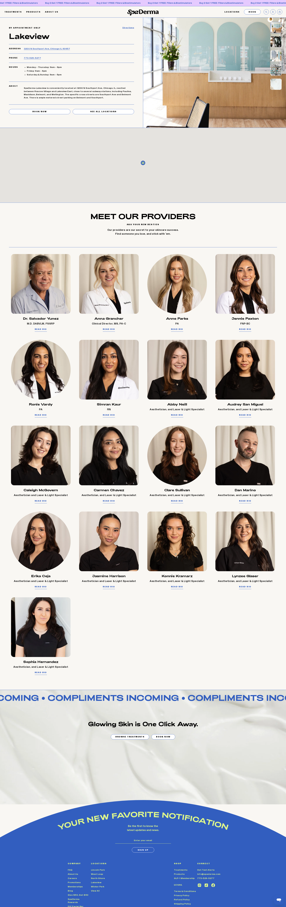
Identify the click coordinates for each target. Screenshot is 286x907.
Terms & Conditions (185, 891)
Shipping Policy (182, 904)
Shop (177, 863)
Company (74, 863)
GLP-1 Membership (184, 878)
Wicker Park (97, 887)
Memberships (75, 887)
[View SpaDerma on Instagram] (199, 885)
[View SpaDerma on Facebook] (213, 885)
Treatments (180, 870)
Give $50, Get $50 (78, 895)
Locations (99, 863)
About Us (73, 874)
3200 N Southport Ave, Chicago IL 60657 (47, 49)
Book (252, 12)
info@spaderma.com (208, 874)
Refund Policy (182, 900)
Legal (178, 885)
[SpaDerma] (143, 12)
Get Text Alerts (206, 870)
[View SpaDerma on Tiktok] (206, 885)
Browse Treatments (129, 737)
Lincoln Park (98, 870)
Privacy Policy (181, 895)
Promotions (74, 882)
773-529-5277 (32, 58)
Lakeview (96, 882)
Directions (128, 28)
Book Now (39, 112)
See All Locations (103, 112)
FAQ (70, 870)
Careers (72, 878)
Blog (70, 891)
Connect (203, 863)
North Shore (98, 878)
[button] (232, 11)
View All (95, 891)
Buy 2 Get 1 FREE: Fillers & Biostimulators (67, 3)
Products (179, 874)
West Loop (97, 874)
